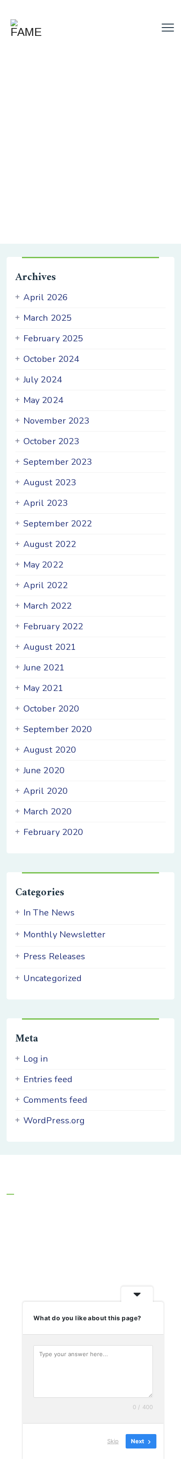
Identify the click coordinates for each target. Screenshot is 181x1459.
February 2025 (53, 338)
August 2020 (49, 750)
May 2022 (43, 565)
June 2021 (44, 667)
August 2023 (49, 482)
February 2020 (53, 832)
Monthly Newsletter (64, 934)
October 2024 (51, 359)
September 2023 (57, 462)
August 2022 (49, 544)
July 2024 (42, 380)
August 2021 (49, 647)
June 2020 (44, 770)
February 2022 (53, 626)
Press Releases (54, 956)
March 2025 (47, 318)
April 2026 (45, 297)
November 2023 (56, 421)
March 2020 (47, 811)
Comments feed (55, 1100)
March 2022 (47, 606)
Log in (35, 1059)
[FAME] (26, 28)
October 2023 (51, 441)
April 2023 (45, 503)
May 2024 (43, 400)
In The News (49, 913)
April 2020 (45, 791)
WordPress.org (54, 1120)
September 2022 (57, 524)
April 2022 (45, 585)
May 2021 (43, 688)
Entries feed (47, 1079)
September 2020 (57, 729)
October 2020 (51, 709)
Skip (113, 1441)
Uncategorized (52, 978)
